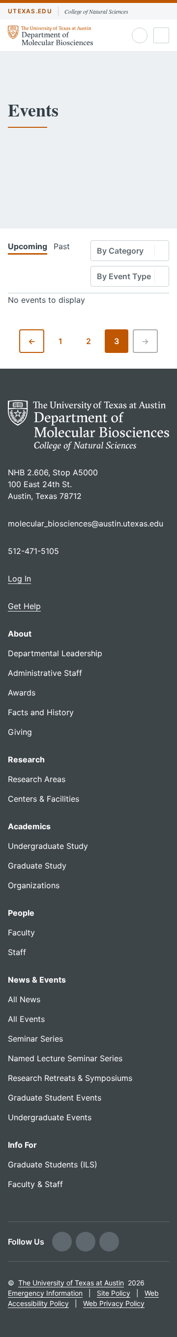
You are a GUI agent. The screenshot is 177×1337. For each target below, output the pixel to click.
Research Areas (36, 779)
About (19, 634)
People (21, 913)
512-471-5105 (33, 551)
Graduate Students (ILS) (52, 1164)
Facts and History (41, 712)
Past (62, 246)
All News (24, 999)
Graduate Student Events (54, 1098)
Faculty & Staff (35, 1184)
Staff (17, 952)
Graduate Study (37, 866)
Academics (29, 826)
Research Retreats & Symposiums (70, 1078)
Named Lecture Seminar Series (65, 1058)
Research (26, 759)
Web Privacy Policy (114, 1303)
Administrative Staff (45, 673)
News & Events (37, 980)
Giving (20, 732)
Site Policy (113, 1293)
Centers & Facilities (43, 799)
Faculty (21, 932)
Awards (21, 693)
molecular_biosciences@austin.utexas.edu (85, 523)
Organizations (33, 885)
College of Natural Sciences (96, 11)
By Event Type (124, 276)
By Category (120, 251)
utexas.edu (30, 11)
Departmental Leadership (55, 653)
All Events (26, 1019)
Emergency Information (45, 1293)
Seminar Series (35, 1039)
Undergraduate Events (49, 1117)
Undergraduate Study (48, 846)
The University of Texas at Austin (71, 1283)
